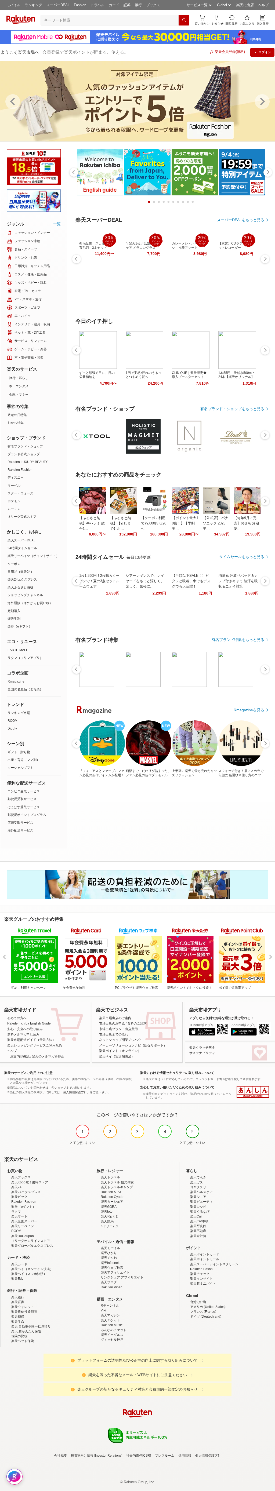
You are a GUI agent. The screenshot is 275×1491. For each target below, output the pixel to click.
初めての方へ (17, 1018)
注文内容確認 (20, 1056)
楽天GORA (109, 1207)
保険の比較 (19, 1336)
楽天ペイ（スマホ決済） (29, 1274)
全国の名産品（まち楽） (25, 689)
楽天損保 (17, 1316)
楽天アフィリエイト (115, 1272)
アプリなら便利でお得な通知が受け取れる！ (221, 1018)
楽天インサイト (201, 1279)
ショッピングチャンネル (25, 595)
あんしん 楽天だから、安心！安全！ (253, 1092)
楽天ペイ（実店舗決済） (117, 1056)
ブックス (153, 5)
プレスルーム (164, 1455)
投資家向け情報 (82, 1455)
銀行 (138, 5)
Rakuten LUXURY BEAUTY (28, 462)
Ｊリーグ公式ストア (22, 517)
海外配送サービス (20, 830)
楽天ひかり (109, 1253)
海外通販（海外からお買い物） (30, 603)
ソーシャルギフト (20, 768)
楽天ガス (196, 1182)
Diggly (12, 728)
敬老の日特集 (17, 415)
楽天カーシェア (112, 1202)
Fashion (80, 5)
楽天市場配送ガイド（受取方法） (31, 1040)
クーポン (14, 564)
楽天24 (16, 1187)
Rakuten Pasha (201, 1269)
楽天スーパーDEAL (21, 540)
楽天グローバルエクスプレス (32, 1246)
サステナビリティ (202, 1053)
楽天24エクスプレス (22, 579)
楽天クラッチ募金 (202, 1047)
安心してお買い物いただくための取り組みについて (177, 1087)
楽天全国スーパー (24, 1221)
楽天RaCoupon (22, 1236)
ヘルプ (263, 5)
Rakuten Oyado (112, 1197)
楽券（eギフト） (20, 626)
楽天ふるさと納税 (20, 587)
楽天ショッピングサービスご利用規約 (34, 1045)
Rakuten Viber (111, 1287)
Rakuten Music (111, 1325)
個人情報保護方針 (208, 1455)
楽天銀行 (17, 1297)
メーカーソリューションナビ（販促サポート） (133, 1045)
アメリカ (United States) (208, 1307)
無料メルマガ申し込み (23, 1034)
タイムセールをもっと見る (241, 557)
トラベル (97, 5)
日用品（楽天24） (21, 572)
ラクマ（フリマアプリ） (25, 658)
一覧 (57, 224)
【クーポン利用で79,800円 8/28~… (153, 523)
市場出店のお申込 (112, 1023)
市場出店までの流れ (113, 1034)
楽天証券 (17, 1302)
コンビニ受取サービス (24, 791)
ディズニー (16, 477)
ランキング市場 (19, 713)
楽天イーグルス (112, 1335)
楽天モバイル (110, 1248)
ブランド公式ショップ (24, 454)
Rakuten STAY (111, 1192)
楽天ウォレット (22, 1307)
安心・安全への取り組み (25, 1029)
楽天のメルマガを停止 (48, 1056)
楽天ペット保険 (22, 1341)
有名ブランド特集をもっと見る (238, 639)
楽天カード (19, 1264)
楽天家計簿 (198, 1236)
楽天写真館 (198, 1226)
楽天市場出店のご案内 (115, 1018)
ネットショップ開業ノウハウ (120, 1040)
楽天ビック (19, 1197)
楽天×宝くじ (110, 1216)
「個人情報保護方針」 (75, 1092)
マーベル (14, 485)
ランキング (33, 5)
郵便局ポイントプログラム (27, 815)
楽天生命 (17, 1322)
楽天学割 (14, 619)
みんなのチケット (113, 1330)
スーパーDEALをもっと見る (240, 220)
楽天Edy (17, 1279)
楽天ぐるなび (199, 1211)
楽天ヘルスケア (201, 1192)
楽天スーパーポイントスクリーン (214, 1264)
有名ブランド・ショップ (25, 446)
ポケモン (14, 501)
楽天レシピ (198, 1207)
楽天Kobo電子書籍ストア (29, 1182)
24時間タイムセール (22, 548)
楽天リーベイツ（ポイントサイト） (33, 556)
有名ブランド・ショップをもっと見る (232, 409)
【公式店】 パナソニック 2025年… (215, 523)
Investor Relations (108, 1455)
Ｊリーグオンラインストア (30, 1241)
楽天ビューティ (201, 1202)
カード (114, 5)
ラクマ (16, 1211)
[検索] (184, 20)
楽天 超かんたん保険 (26, 1331)
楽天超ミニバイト (203, 1283)
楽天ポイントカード (204, 1254)
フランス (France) (203, 1312)
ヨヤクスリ (198, 1187)
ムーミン (14, 509)
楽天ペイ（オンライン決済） (32, 1269)
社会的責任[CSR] (138, 1455)
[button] (217, 19)
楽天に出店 (245, 5)
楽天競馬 (107, 1221)
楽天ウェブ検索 (112, 1268)
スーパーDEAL (58, 5)
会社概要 (60, 1455)
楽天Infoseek (110, 1263)
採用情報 (184, 1455)
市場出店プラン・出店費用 (118, 1029)
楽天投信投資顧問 (24, 1312)
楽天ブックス (21, 1177)
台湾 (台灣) (198, 1302)
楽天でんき (198, 1177)
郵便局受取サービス (22, 799)
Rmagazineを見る (249, 710)
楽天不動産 (198, 1231)
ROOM (12, 721)
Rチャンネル (110, 1305)
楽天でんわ (109, 1258)
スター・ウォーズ (20, 493)
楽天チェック (199, 1274)
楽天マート (19, 1216)
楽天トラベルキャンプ (117, 1187)
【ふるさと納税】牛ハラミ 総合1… (92, 523)
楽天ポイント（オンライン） (120, 1051)
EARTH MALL (18, 650)
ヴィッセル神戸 (112, 1339)
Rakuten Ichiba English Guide (29, 1023)
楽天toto (107, 1211)
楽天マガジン (110, 1315)
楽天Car (196, 1216)
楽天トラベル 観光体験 (117, 1182)
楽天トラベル (110, 1177)
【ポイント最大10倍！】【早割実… (185, 523)
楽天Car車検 (199, 1221)
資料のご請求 (137, 1023)
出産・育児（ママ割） (24, 760)
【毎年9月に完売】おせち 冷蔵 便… (246, 523)
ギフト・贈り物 (19, 752)
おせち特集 (16, 423)
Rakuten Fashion (20, 470)
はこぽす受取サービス (24, 807)
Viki (103, 1310)
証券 (127, 5)
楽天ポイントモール (204, 1259)
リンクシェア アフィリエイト (122, 1277)
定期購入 (14, 611)
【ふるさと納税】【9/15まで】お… (120, 523)
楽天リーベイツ (22, 1226)
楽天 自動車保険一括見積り (31, 1326)
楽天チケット (110, 1320)
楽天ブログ (109, 1282)
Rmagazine (16, 681)
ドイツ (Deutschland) (205, 1316)
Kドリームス (110, 1226)
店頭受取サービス (20, 823)
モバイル (13, 5)
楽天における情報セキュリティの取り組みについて (177, 1073)
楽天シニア (198, 1197)
